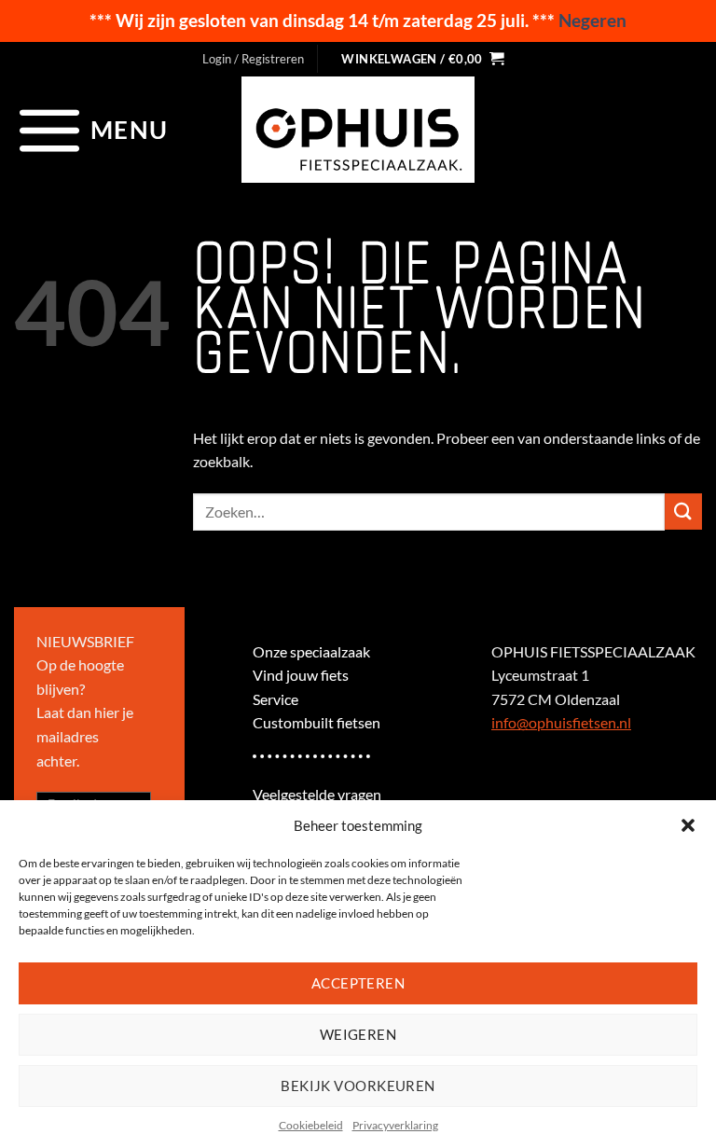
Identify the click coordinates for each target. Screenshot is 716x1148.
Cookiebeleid (311, 1125)
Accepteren (358, 983)
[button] (688, 825)
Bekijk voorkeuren (358, 1085)
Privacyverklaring (395, 1125)
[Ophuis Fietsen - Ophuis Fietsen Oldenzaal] (358, 129)
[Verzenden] (683, 511)
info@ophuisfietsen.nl (561, 722)
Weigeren (358, 1034)
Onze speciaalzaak (311, 651)
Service (275, 699)
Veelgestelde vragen (317, 794)
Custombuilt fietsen (316, 722)
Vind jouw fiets (301, 675)
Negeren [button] (592, 20)
